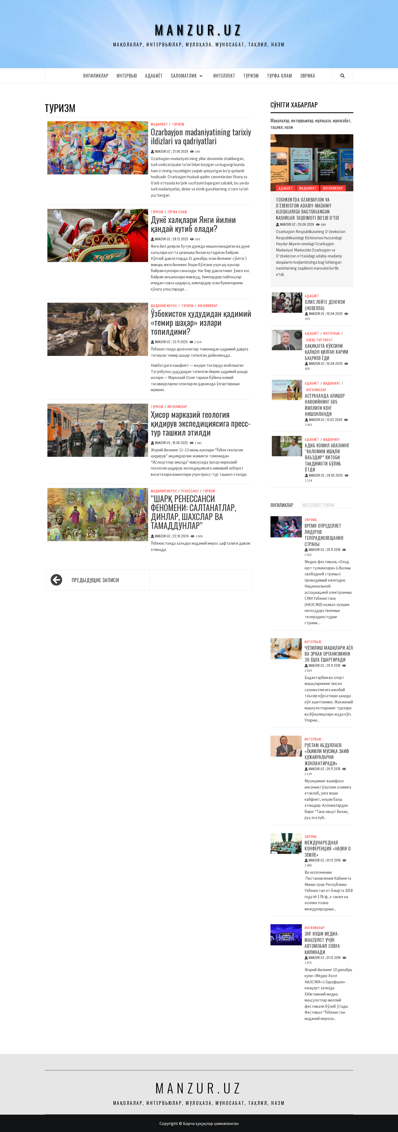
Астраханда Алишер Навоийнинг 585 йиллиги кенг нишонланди (325, 405)
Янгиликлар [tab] (281, 505)
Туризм (251, 75)
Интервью (127, 75)
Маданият (159, 124)
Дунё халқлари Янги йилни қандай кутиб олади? (193, 223)
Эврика (307, 75)
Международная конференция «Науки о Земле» (328, 848)
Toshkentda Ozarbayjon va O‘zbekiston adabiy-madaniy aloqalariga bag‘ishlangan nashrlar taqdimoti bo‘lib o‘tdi (307, 208)
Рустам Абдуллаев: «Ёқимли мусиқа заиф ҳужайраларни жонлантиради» (327, 754)
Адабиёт (154, 75)
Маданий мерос (164, 305)
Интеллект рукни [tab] (318, 505)
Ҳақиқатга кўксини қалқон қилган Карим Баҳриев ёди (326, 352)
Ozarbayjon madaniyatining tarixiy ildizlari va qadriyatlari (201, 136)
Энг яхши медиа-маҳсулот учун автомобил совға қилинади (322, 942)
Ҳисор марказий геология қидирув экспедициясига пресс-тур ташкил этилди (200, 423)
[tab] (300, 502)
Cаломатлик (184, 75)
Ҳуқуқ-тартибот (319, 340)
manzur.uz (199, 29)
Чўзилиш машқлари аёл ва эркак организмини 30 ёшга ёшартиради (329, 654)
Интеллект (224, 75)
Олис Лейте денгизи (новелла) (325, 305)
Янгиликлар (96, 75)
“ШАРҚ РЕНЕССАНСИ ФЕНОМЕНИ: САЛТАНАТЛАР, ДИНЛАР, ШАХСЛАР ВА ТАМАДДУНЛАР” (193, 511)
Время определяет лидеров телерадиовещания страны (324, 534)
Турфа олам (279, 75)
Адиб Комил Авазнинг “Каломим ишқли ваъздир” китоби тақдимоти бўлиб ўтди (327, 457)
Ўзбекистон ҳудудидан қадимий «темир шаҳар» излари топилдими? (201, 322)
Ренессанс (190, 491)
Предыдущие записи (95, 579)
